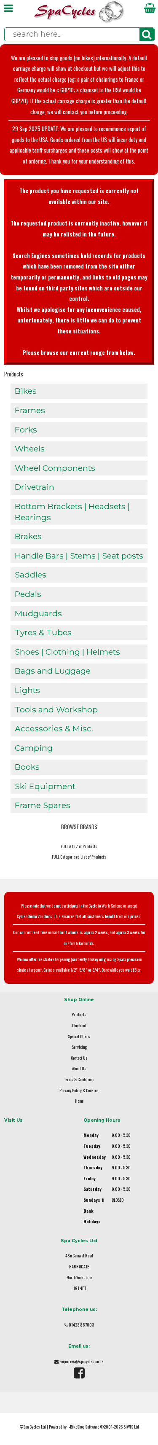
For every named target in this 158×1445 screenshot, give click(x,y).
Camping (34, 748)
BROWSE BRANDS (79, 827)
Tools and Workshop (56, 709)
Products (13, 374)
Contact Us (79, 1058)
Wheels (30, 448)
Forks (26, 429)
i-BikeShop (75, 1427)
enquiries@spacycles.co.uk (81, 1361)
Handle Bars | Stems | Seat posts (79, 556)
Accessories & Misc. (54, 728)
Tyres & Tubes (43, 632)
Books (27, 767)
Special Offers (79, 1036)
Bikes (26, 391)
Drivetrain (34, 487)
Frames (30, 410)
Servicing (79, 1047)
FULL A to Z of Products (79, 846)
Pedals (28, 594)
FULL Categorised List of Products (79, 857)
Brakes (28, 536)
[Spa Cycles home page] (79, 21)
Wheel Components (55, 468)
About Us (79, 1068)
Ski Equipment (45, 786)
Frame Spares (42, 805)
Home (79, 1101)
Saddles (30, 574)
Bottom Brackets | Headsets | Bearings (72, 511)
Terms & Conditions (79, 1079)
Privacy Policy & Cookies (79, 1090)
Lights (27, 690)
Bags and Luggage (53, 671)
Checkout (79, 1025)
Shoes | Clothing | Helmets (67, 652)
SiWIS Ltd (131, 1427)
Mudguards (38, 613)
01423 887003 (81, 1324)
